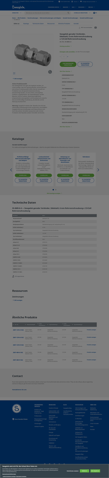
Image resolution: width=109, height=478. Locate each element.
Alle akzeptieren (95, 471)
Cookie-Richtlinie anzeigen (9, 476)
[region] (54, 471)
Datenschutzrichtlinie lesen (9, 474)
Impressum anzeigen (21, 476)
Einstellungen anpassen (73, 471)
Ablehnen (84, 471)
